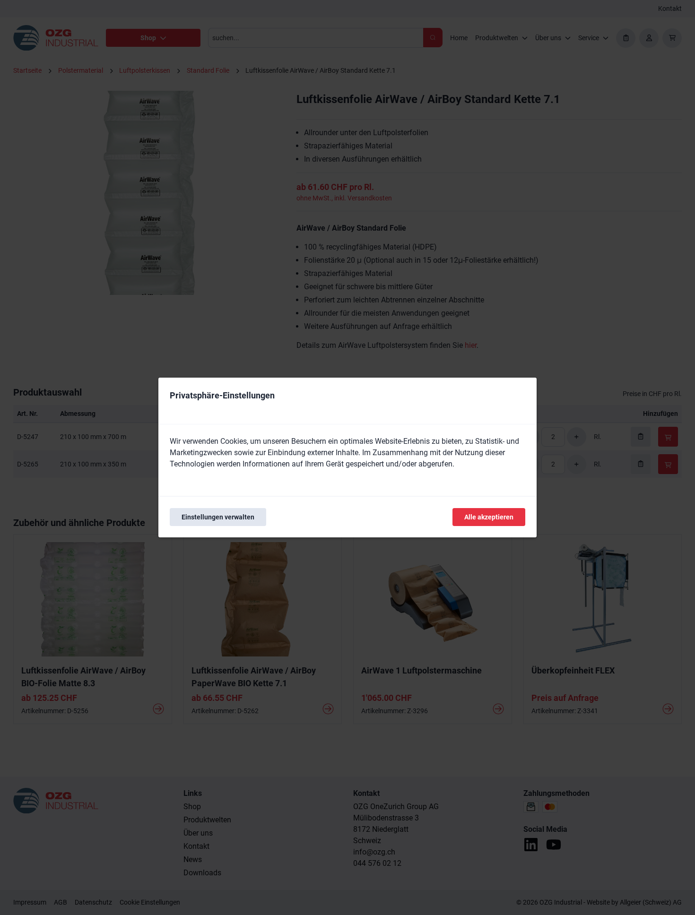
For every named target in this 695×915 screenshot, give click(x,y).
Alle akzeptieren (488, 517)
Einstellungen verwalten (218, 517)
